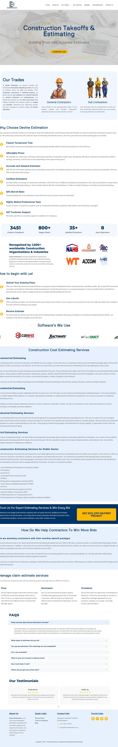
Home (48, 5)
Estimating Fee (98, 5)
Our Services (77, 5)
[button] (69, 5)
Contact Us (109, 5)
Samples (87, 5)
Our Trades (65, 5)
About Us (55, 5)
